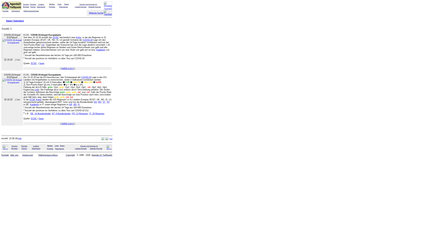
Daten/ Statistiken (15, 21)
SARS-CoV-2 (67, 68)
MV (99, 102)
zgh (36, 89)
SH (95, 102)
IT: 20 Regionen (96, 113)
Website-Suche (96, 13)
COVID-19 (88, 40)
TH (108, 102)
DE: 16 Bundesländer (40, 113)
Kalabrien (100, 50)
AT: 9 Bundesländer (61, 113)
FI (79, 104)
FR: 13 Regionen (80, 113)
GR (70, 104)
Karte (78, 37)
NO (75, 104)
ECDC (56, 37)
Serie (41, 63)
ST (104, 102)
